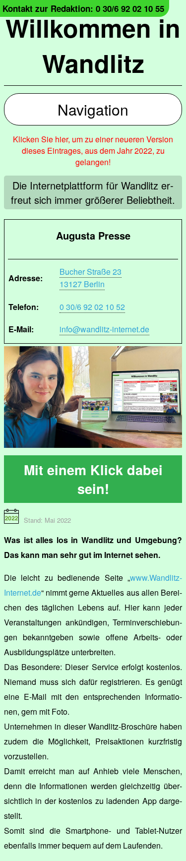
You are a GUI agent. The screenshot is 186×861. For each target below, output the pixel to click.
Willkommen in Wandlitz (93, 45)
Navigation (93, 109)
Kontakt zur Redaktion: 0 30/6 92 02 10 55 (83, 8)
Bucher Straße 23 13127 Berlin (91, 278)
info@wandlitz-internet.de (104, 329)
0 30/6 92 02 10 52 (92, 306)
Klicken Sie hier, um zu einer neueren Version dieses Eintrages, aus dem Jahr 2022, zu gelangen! (93, 150)
